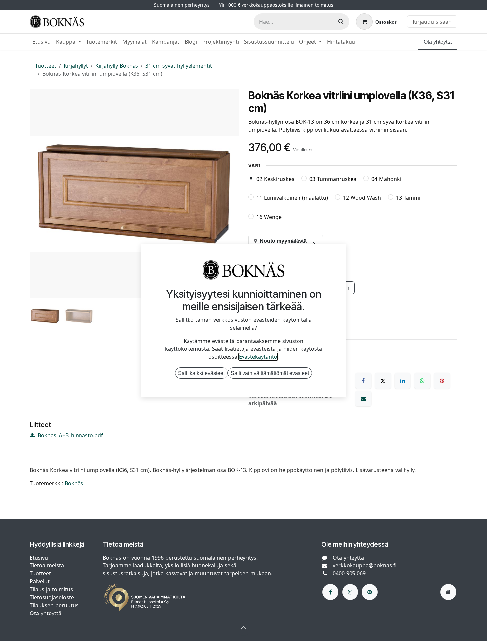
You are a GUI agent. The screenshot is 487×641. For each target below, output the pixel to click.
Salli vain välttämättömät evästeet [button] (270, 373)
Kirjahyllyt (76, 65)
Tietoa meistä (47, 565)
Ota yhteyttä (438, 41)
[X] (383, 381)
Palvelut (40, 581)
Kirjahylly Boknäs (116, 65)
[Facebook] (363, 381)
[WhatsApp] (422, 381)
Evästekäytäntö (258, 356)
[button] (40, 193)
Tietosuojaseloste (53, 597)
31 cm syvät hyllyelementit (178, 65)
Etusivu (39, 557)
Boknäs (74, 483)
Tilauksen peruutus (54, 605)
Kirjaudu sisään (432, 21)
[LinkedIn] (402, 381)
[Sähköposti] (363, 398)
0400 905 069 (349, 573)
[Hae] (341, 21)
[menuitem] (41, 41)
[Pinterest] (442, 381)
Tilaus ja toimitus (51, 589)
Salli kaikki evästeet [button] (201, 373)
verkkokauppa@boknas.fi (365, 565)
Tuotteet (45, 65)
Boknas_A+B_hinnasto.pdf (69, 435)
